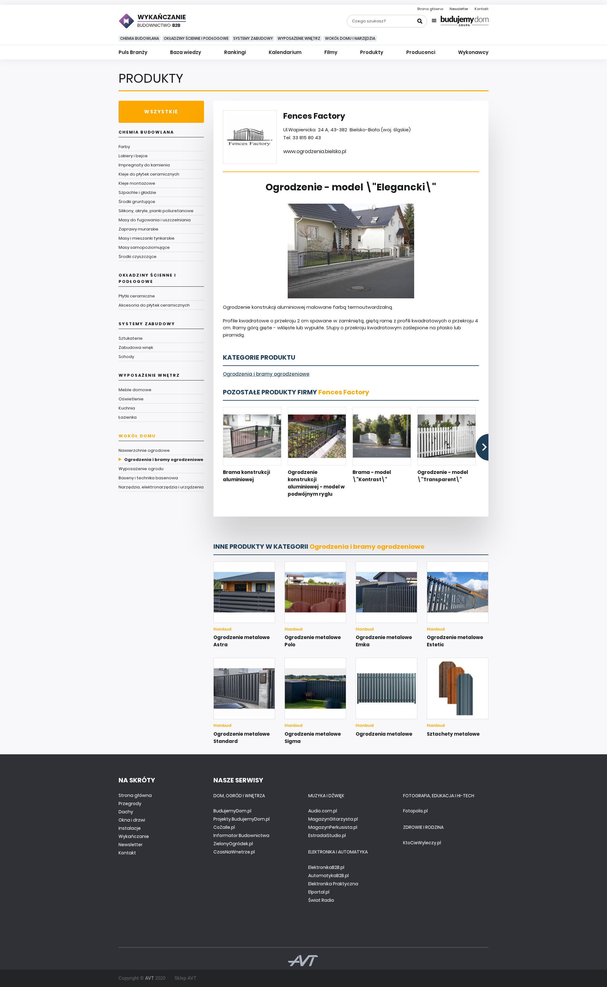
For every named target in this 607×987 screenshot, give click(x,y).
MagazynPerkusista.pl (332, 827)
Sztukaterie (131, 338)
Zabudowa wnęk (136, 347)
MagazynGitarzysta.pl (333, 819)
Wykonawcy (473, 52)
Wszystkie (161, 111)
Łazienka (128, 417)
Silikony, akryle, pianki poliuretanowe (156, 211)
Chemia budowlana (139, 38)
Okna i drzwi (132, 820)
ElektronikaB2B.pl (326, 867)
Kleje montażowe (137, 183)
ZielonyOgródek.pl (233, 843)
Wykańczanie (134, 836)
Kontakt (481, 8)
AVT (149, 978)
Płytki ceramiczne (137, 296)
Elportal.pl (318, 892)
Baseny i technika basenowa (148, 478)
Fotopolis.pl (415, 811)
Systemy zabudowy (253, 38)
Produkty (371, 52)
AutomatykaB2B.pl (328, 875)
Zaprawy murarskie (138, 229)
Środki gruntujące (137, 202)
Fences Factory (343, 392)
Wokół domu (137, 436)
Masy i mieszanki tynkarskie (147, 238)
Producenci (420, 52)
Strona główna (430, 8)
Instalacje (130, 828)
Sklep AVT (185, 978)
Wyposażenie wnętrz (299, 38)
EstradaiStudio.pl (327, 835)
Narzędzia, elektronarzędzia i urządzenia (161, 487)
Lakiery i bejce (133, 156)
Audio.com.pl (322, 811)
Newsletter (459, 8)
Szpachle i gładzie (137, 192)
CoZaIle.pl (224, 827)
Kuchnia (127, 408)
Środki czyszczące (137, 257)
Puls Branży (133, 52)
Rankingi (235, 52)
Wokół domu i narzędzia (350, 38)
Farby (124, 147)
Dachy (126, 812)
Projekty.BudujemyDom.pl (241, 819)
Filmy (330, 52)
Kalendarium (285, 52)
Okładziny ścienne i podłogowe (196, 38)
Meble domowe (135, 390)
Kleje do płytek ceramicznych (149, 174)
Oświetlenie (131, 399)
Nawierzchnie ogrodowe (144, 450)
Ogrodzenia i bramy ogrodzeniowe (163, 460)
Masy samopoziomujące (144, 247)
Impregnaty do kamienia (144, 165)
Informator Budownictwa (241, 835)
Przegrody (130, 803)
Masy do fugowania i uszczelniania (155, 220)
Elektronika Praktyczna (333, 884)
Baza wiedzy (185, 52)
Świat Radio (321, 900)
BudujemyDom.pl (232, 811)
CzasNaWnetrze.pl (234, 852)
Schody (126, 357)
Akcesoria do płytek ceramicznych (154, 305)
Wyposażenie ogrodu (141, 469)
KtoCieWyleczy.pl (422, 843)
